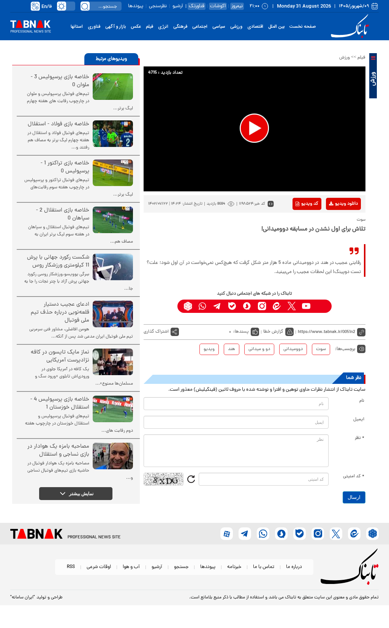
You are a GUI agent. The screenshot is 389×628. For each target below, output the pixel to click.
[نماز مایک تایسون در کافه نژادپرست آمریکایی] (113, 362)
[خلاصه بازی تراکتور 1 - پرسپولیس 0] (113, 172)
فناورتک (196, 6)
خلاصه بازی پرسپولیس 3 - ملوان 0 (60, 81)
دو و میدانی (259, 349)
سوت (321, 349)
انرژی (163, 26)
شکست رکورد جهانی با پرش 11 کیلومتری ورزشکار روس (58, 262)
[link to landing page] (351, 26)
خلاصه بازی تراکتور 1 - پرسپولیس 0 (65, 167)
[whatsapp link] (202, 306)
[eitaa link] (276, 306)
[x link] (291, 306)
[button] (254, 128)
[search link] (85, 6)
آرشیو (177, 6)
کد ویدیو (309, 203)
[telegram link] (217, 306)
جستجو (181, 567)
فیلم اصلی (334, 223)
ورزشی (236, 26)
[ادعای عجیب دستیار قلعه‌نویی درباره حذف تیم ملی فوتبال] (113, 314)
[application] (254, 128)
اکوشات (218, 6)
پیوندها (135, 6)
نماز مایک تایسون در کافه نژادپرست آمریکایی (60, 356)
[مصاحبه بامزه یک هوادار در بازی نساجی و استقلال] (113, 456)
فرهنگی (180, 26)
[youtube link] (306, 306)
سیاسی (218, 26)
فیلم (149, 26)
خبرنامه (234, 567)
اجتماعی (199, 26)
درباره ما (294, 567)
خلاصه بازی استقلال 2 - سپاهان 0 (62, 214)
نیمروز (237, 6)
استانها (77, 26)
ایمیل (358, 419)
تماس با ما (263, 567)
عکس (136, 26)
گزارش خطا (273, 331)
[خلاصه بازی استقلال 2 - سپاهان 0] (113, 220)
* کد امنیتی (353, 476)
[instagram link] (262, 306)
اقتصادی (255, 26)
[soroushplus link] (247, 306)
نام (361, 401)
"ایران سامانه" (22, 597)
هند (231, 349)
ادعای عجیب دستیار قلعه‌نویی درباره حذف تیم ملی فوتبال (60, 313)
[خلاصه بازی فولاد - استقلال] (113, 133)
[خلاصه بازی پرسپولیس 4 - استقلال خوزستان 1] (113, 409)
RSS (71, 567)
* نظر (359, 438)
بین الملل (276, 26)
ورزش (344, 57)
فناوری (94, 26)
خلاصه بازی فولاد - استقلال (58, 124)
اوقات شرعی (99, 567)
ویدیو (209, 349)
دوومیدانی (293, 349)
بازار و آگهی (115, 26)
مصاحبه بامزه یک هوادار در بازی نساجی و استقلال (58, 451)
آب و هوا (131, 567)
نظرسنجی (158, 6)
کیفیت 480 (334, 235)
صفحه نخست (302, 26)
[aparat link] (321, 306)
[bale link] (232, 306)
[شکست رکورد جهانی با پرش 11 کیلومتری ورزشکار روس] (113, 267)
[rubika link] (188, 306)
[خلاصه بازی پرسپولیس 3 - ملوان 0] (113, 86)
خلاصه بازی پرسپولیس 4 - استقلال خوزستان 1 (59, 404)
